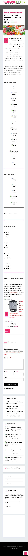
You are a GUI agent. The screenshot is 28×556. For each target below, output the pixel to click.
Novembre (8, 266)
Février (7, 234)
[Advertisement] (14, 526)
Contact (9, 483)
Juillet (7, 253)
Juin (7, 247)
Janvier (7, 232)
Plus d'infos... (7, 330)
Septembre (8, 258)
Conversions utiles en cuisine (13, 416)
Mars (7, 237)
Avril (7, 242)
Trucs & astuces (16, 26)
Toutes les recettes (17, 11)
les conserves (13, 292)
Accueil (14, 8)
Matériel (14, 23)
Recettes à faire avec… (17, 17)
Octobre (7, 263)
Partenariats (10, 476)
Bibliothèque (15, 29)
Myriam (8, 22)
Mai (6, 245)
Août (7, 255)
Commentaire (7, 357)
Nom (5, 371)
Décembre (8, 268)
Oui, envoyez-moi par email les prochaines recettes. (11, 387)
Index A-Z (14, 14)
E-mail (15, 371)
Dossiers (14, 20)
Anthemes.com (14, 548)
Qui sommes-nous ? (11, 480)
